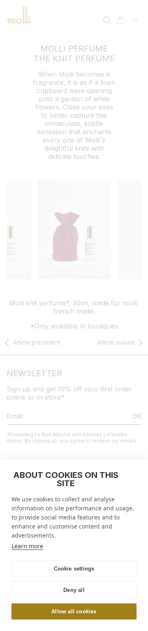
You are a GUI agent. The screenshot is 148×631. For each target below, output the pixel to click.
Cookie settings (74, 569)
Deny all (74, 590)
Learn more (27, 546)
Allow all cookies (73, 611)
